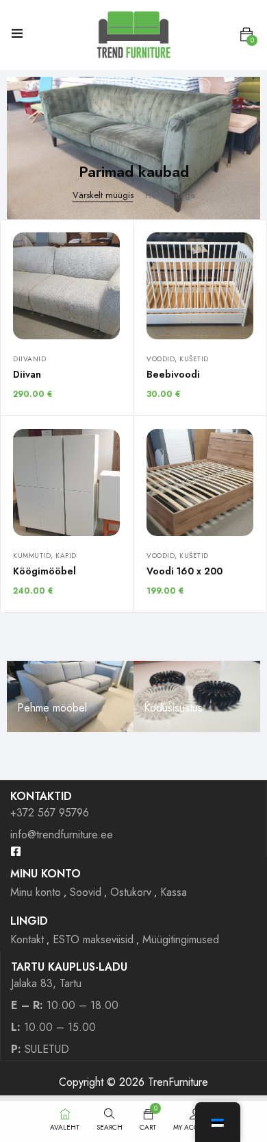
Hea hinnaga (170, 195)
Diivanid (29, 359)
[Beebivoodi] (200, 285)
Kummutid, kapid (45, 555)
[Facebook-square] (15, 851)
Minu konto (35, 892)
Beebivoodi (173, 374)
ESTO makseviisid (93, 939)
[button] (246, 34)
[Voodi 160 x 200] (200, 482)
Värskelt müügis (103, 195)
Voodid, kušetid (178, 359)
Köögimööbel (44, 571)
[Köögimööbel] (66, 482)
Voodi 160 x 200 (184, 571)
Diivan (27, 374)
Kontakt (27, 939)
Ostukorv (130, 892)
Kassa (173, 892)
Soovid (85, 892)
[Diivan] (66, 285)
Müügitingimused (180, 939)
